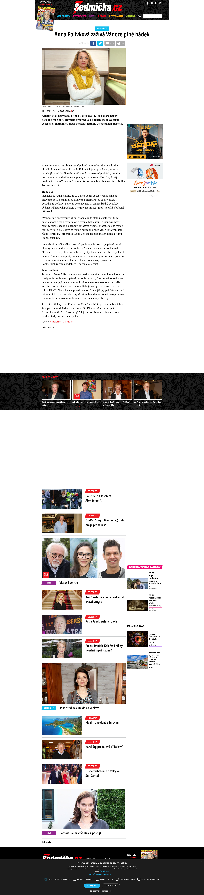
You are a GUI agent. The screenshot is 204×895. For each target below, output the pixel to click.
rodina (52, 322)
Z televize (79, 16)
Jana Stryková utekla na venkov (79, 708)
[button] (102, 874)
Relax (102, 16)
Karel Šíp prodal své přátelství (104, 747)
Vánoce (58, 322)
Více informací (105, 871)
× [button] (201, 862)
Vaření (130, 16)
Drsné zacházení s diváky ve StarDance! (102, 774)
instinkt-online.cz (152, 644)
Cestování (116, 16)
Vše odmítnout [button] (111, 886)
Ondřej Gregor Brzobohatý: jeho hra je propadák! (105, 523)
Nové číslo (45, 3)
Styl (92, 16)
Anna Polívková (68, 322)
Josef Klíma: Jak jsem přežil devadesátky (155, 600)
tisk (122, 43)
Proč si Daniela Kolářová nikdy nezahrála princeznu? (104, 648)
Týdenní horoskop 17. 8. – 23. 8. (154, 637)
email (111, 43)
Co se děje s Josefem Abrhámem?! (98, 499)
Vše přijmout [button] (92, 886)
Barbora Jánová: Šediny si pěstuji (80, 833)
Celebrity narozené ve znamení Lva (85, 402)
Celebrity (63, 16)
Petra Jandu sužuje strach (101, 621)
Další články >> (48, 842)
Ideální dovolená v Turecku (102, 722)
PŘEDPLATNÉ (90, 859)
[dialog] (102, 877)
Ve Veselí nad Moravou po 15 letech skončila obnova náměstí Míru (154, 658)
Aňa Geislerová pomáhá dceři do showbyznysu (105, 600)
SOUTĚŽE (106, 859)
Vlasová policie (69, 583)
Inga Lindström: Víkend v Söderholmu (155, 578)
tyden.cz (152, 667)
